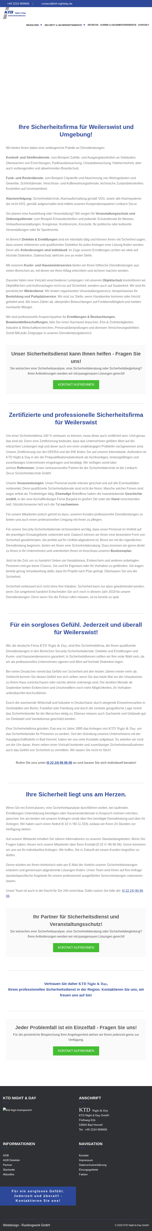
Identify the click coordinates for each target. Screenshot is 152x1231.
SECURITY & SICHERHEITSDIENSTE (63, 25)
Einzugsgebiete (60, 82)
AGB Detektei (11, 1160)
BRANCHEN (32, 25)
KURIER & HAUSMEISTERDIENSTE (118, 25)
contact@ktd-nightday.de (56, 3)
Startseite (9, 1169)
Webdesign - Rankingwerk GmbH (26, 1225)
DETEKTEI (93, 25)
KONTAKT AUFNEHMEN (76, 384)
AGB (6, 1155)
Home (43, 82)
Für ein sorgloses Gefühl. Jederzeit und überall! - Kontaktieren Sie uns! (38, 1196)
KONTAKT (143, 25)
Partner (7, 1164)
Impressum (86, 1160)
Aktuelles (8, 1174)
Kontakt (83, 1155)
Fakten (83, 1174)
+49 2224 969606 (18, 3)
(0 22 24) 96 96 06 (59, 762)
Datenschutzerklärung (92, 1164)
